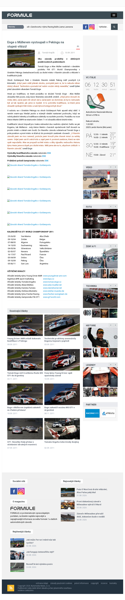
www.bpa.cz (48, 279)
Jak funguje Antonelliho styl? (40, 552)
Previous (85, 179)
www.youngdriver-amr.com (55, 276)
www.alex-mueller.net (52, 285)
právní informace (81, 583)
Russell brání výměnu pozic (39, 564)
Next (115, 179)
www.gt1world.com (51, 297)
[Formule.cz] (19, 15)
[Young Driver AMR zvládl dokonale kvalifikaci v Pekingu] (25, 325)
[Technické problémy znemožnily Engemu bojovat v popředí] (62, 325)
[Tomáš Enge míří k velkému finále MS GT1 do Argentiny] (25, 359)
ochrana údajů (42, 583)
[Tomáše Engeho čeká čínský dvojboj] (62, 428)
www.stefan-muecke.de (53, 291)
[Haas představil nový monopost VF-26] (100, 219)
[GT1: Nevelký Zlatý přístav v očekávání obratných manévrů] (25, 428)
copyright (95, 583)
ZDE (49, 153)
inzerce (104, 583)
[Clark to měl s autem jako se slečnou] (100, 377)
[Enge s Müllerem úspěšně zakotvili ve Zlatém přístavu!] (25, 394)
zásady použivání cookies (61, 583)
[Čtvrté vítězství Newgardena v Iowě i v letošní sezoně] (100, 298)
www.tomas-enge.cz (52, 282)
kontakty (113, 583)
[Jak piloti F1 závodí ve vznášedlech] (100, 179)
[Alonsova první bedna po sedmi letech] (100, 337)
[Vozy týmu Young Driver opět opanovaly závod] (62, 359)
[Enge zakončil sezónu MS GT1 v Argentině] (62, 394)
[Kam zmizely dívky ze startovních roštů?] (100, 258)
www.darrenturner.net (52, 288)
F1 (78, 46)
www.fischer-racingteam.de (55, 294)
